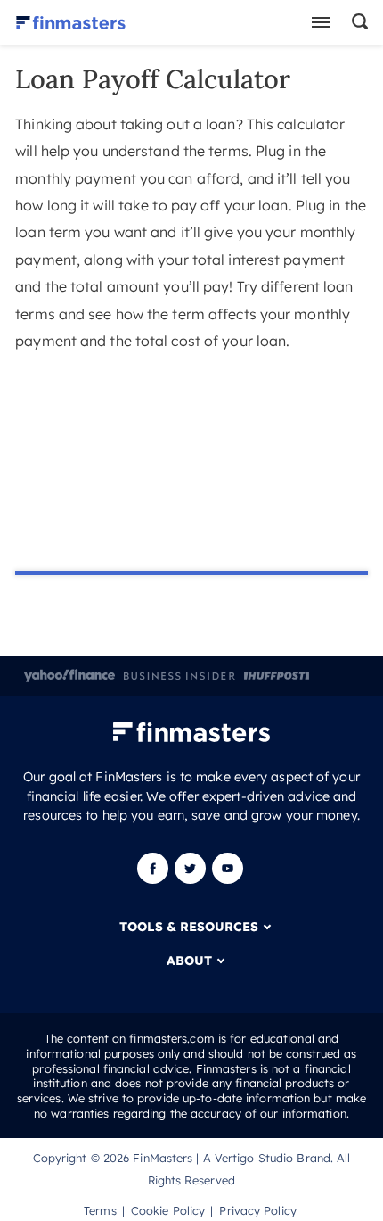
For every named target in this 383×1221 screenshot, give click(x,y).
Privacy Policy (257, 1210)
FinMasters (162, 1158)
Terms (100, 1210)
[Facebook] (154, 878)
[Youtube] (227, 878)
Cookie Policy (168, 1210)
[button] (357, 22)
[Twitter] (190, 878)
